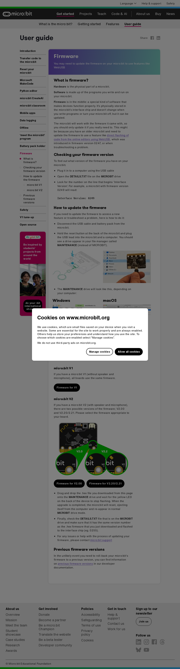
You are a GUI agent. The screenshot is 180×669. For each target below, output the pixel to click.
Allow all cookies (129, 351)
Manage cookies (99, 351)
